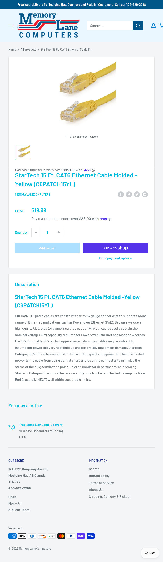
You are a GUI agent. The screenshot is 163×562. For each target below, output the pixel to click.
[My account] (153, 25)
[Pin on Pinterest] (129, 194)
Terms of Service (101, 483)
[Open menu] (10, 25)
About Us (96, 489)
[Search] (138, 25)
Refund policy (99, 476)
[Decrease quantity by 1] (36, 232)
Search (94, 469)
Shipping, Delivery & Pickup (109, 496)
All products (28, 49)
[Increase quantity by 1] (58, 232)
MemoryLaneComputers (32, 194)
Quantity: (22, 232)
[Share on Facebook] (121, 194)
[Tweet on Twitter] (137, 194)
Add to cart (47, 248)
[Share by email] (145, 194)
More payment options (115, 258)
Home (12, 49)
